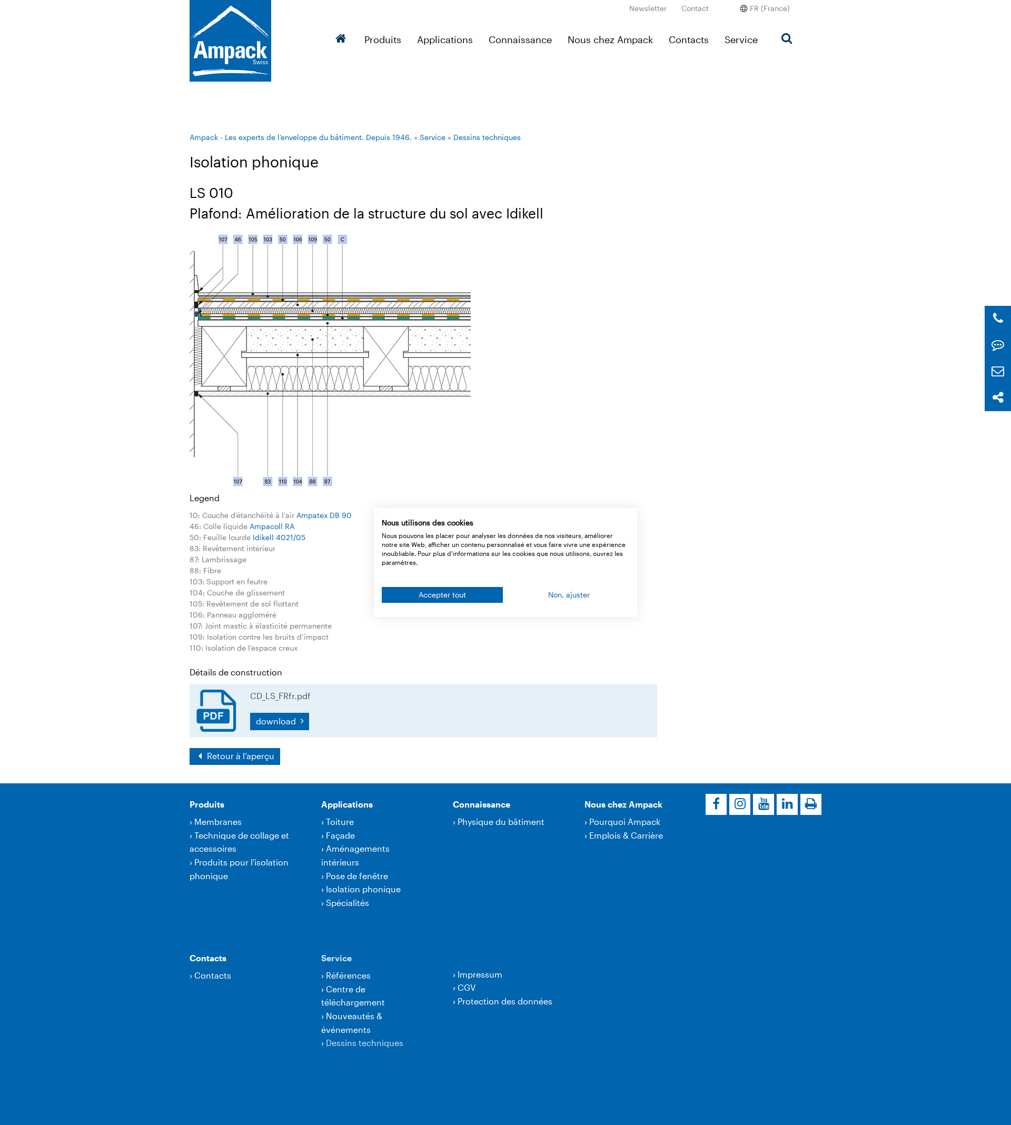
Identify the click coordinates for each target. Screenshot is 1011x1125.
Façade (340, 835)
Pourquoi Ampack (624, 822)
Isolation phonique (363, 889)
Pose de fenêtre (357, 876)
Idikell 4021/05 (279, 537)
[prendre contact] (998, 345)
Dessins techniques (487, 137)
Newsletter (648, 8)
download (277, 721)
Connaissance (520, 39)
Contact (695, 8)
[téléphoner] (998, 318)
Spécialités (347, 903)
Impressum (480, 974)
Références (348, 975)
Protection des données (505, 1001)
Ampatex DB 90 (324, 515)
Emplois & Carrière (626, 835)
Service (741, 39)
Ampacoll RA (272, 526)
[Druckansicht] (810, 804)
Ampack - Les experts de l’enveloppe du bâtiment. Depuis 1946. (301, 137)
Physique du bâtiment (501, 822)
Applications (445, 39)
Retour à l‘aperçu (239, 756)
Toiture (340, 822)
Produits (382, 39)
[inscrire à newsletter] (998, 371)
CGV (466, 987)
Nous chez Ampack (610, 39)
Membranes (218, 822)
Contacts (689, 39)
